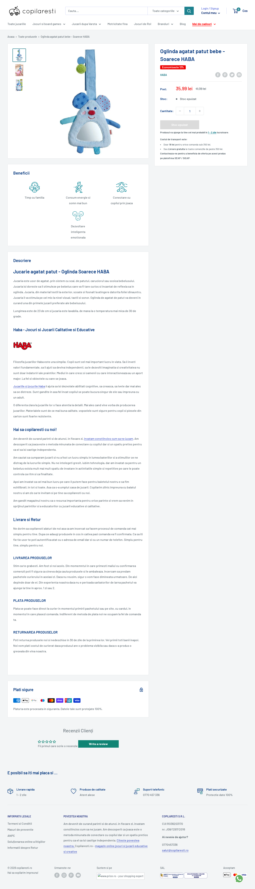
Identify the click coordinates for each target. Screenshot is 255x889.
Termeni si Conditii (19, 823)
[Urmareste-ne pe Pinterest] (71, 875)
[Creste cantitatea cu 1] (200, 111)
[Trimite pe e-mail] (239, 74)
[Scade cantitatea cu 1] (180, 111)
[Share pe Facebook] (217, 74)
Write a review (98, 744)
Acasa (10, 36)
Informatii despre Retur (22, 847)
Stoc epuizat (179, 124)
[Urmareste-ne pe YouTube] (78, 875)
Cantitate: (167, 111)
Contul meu (209, 13)
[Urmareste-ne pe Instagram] (64, 875)
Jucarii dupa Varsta (84, 24)
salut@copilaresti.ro (175, 850)
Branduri (163, 24)
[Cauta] (189, 11)
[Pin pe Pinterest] (225, 74)
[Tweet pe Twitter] (232, 74)
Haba (163, 74)
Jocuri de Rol (142, 24)
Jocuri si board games (46, 24)
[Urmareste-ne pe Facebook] (57, 875)
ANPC (11, 835)
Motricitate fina (118, 24)
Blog (183, 24)
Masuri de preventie (20, 829)
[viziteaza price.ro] (120, 875)
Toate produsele (27, 36)
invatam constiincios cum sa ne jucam (108, 438)
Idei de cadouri (202, 24)
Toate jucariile (16, 24)
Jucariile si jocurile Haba (29, 386)
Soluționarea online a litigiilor (26, 841)
